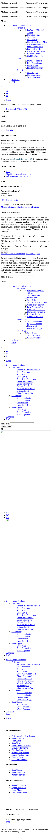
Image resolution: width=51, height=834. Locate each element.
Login (8, 100)
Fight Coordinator (24, 400)
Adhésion (10, 417)
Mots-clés (5, 277)
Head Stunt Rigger (24, 405)
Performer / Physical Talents (28, 370)
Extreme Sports (23, 391)
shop (8, 822)
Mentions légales (8, 207)
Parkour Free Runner (25, 386)
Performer (16, 367)
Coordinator (16, 395)
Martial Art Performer (26, 388)
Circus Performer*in (25, 381)
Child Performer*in (25, 393)
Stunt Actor (21, 374)
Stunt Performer (23, 372)
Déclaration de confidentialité (18, 176)
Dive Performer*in (24, 384)
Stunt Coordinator (24, 398)
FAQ (8, 171)
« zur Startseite (7, 130)
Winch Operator (23, 414)
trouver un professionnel (16, 365)
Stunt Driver (22, 377)
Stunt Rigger (17, 407)
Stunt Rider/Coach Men (26, 379)
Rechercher (6, 427)
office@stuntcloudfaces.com (12, 200)
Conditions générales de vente (18, 174)
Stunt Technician (24, 412)
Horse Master (22, 403)
